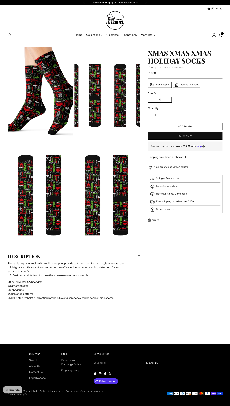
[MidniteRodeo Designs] (115, 20)
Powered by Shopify (17, 394)
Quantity (153, 108)
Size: (152, 93)
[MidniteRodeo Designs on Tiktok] (216, 8)
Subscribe (152, 363)
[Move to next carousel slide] (219, 333)
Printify (152, 67)
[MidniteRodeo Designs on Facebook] (208, 8)
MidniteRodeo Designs (36, 391)
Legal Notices (37, 377)
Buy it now (185, 135)
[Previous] (84, 2)
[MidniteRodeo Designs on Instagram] (212, 8)
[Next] (146, 2)
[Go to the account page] (214, 35)
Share (155, 220)
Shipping (153, 157)
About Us (34, 366)
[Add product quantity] (160, 115)
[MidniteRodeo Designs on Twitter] (221, 8)
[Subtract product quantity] (151, 115)
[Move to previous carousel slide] (212, 333)
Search (33, 360)
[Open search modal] (9, 35)
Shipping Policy (70, 370)
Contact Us (36, 372)
